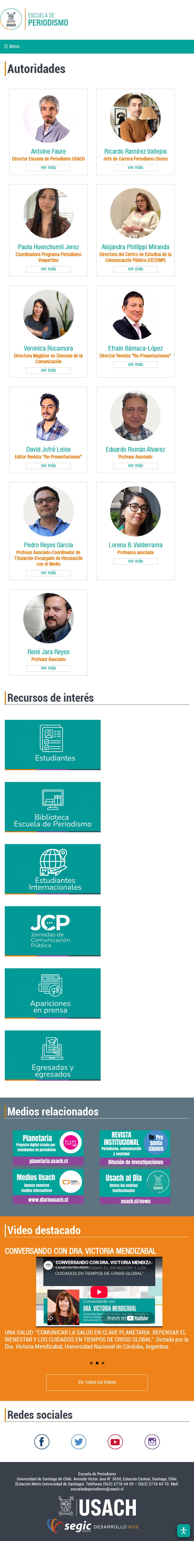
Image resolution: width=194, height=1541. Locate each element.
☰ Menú (11, 47)
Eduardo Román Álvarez (135, 450)
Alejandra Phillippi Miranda (135, 247)
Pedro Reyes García (48, 546)
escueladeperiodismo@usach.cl (97, 1488)
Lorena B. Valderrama (135, 546)
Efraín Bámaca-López (135, 349)
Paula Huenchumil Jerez (48, 247)
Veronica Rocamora (48, 349)
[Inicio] (51, 20)
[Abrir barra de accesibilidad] (183, 1530)
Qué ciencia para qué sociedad (52, 1252)
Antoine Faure (48, 152)
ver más (48, 167)
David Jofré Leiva (48, 450)
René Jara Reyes (48, 652)
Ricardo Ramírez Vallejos (135, 152)
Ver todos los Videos (97, 1382)
